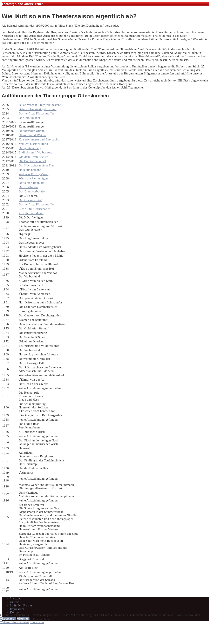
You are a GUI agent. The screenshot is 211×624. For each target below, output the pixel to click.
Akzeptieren (8, 618)
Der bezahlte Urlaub (32, 130)
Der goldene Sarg (30, 148)
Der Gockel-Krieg (30, 200)
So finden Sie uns (21, 605)
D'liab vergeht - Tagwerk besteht (40, 104)
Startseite (15, 598)
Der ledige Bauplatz (31, 182)
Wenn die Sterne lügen (33, 178)
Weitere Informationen (14, 622)
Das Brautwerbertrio (32, 191)
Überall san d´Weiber (32, 135)
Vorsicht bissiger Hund (33, 143)
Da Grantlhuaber (29, 117)
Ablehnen (23, 618)
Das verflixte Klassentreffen (37, 113)
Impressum (17, 609)
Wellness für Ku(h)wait (33, 174)
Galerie (14, 602)
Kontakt (15, 612)
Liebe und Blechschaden (34, 208)
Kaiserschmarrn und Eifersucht (39, 139)
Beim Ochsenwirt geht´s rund (37, 109)
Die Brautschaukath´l (32, 161)
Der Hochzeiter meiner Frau (37, 165)
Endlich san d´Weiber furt (35, 152)
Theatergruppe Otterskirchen (22, 4)
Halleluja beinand (30, 169)
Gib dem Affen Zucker (33, 156)
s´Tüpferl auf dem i (31, 213)
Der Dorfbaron (28, 187)
